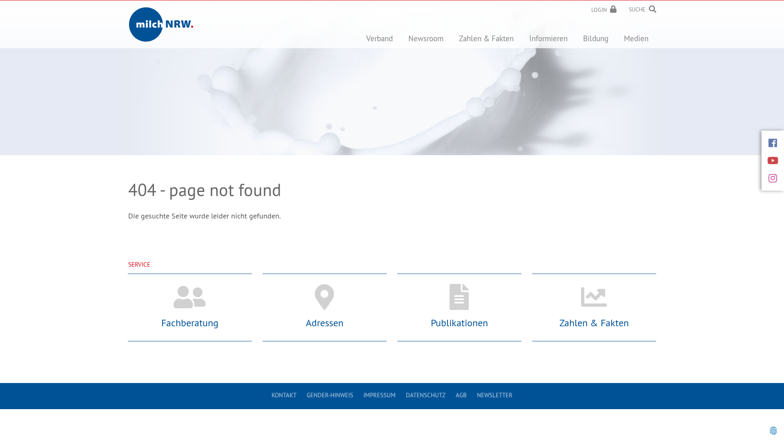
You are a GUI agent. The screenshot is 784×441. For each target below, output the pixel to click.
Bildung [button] (595, 38)
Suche (637, 9)
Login (599, 9)
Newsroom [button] (425, 38)
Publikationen (459, 322)
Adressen (324, 322)
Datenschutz (425, 395)
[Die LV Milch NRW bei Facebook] (772, 143)
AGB (461, 395)
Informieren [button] (548, 38)
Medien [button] (636, 38)
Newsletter (494, 395)
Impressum (379, 395)
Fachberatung (189, 322)
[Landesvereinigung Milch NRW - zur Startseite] (161, 18)
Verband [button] (379, 38)
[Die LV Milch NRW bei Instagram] (772, 178)
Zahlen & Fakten (594, 322)
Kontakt (284, 395)
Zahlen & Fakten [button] (486, 38)
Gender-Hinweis (330, 395)
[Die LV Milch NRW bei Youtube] (772, 160)
